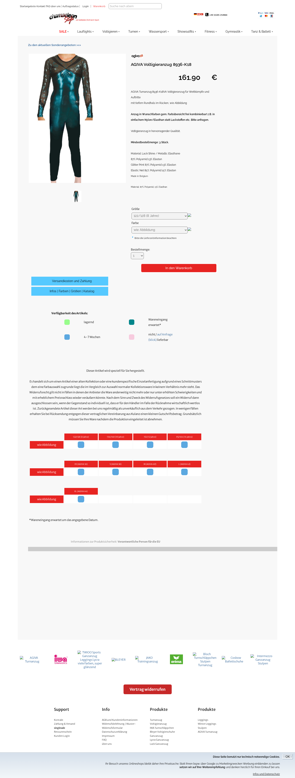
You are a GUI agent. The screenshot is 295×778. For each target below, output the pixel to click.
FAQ (47, 6)
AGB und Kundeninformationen (120, 719)
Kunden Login (62, 735)
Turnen (133, 31)
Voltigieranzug (158, 723)
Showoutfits (186, 31)
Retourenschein (63, 731)
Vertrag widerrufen (148, 689)
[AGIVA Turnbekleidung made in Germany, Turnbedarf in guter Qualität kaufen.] (32, 661)
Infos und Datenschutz (266, 774)
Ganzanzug (156, 735)
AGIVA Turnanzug (207, 731)
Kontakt (40, 6)
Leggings (203, 719)
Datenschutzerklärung (114, 731)
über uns (55, 6)
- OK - (288, 756)
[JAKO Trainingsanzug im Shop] (147, 661)
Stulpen (202, 727)
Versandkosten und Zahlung (72, 281)
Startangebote (28, 6)
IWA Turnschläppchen (162, 727)
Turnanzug (156, 719)
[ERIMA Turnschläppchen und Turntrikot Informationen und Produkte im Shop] (176, 663)
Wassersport (158, 31)
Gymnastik (232, 31)
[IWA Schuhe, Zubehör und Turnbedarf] (61, 663)
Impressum (108, 735)
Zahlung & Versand (64, 723)
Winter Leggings (207, 723)
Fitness (210, 31)
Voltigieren (109, 31)
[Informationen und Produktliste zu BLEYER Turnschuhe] (119, 660)
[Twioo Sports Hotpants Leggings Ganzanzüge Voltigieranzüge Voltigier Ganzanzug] (90, 667)
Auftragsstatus (70, 6)
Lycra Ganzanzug (159, 739)
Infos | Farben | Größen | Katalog (72, 291)
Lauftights (84, 31)
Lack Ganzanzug (159, 743)
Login (85, 6)
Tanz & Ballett (261, 31)
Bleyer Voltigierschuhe (162, 731)
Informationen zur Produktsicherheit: (115, 541)
